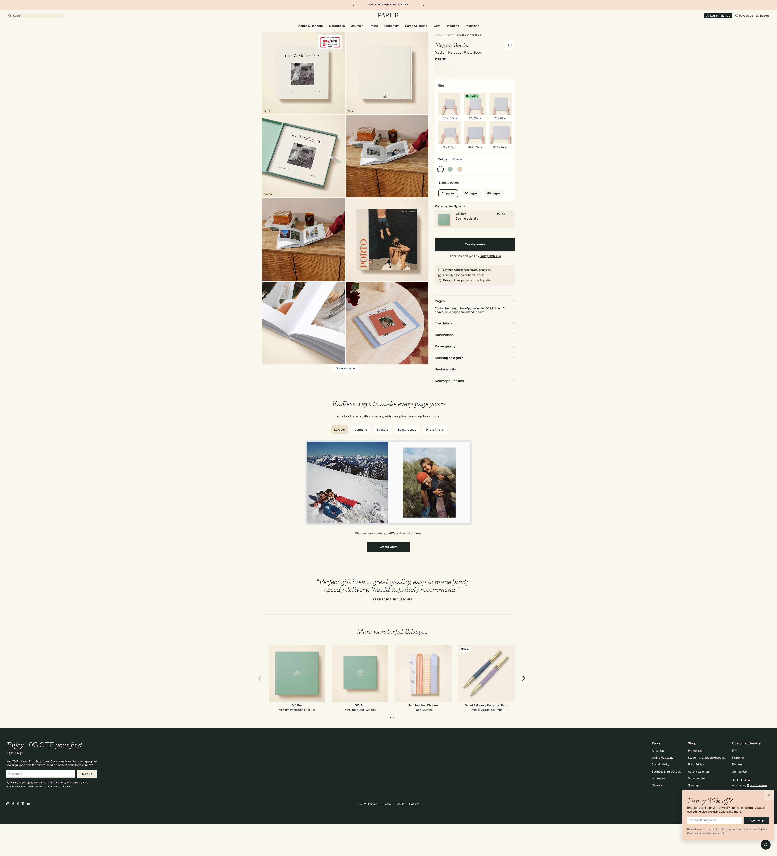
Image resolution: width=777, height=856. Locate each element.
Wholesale (658, 778)
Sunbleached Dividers (423, 705)
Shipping (738, 758)
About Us (658, 751)
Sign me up (756, 820)
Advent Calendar (699, 772)
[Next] (523, 678)
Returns (737, 764)
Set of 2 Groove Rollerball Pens (486, 705)
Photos (448, 35)
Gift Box (297, 705)
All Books (477, 35)
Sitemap (693, 785)
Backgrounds (407, 429)
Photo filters (434, 429)
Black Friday (696, 764)
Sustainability (660, 764)
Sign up (87, 774)
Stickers (382, 429)
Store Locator (697, 778)
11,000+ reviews (757, 785)
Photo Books (462, 35)
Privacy (386, 804)
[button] (769, 795)
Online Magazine (662, 758)
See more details (467, 219)
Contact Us (739, 772)
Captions (361, 429)
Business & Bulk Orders (666, 772)
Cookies (414, 804)
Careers (657, 785)
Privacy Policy (74, 783)
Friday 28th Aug (490, 256)
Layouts (339, 429)
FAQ (735, 751)
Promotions (695, 751)
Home (438, 35)
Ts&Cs (400, 804)
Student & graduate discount (707, 758)
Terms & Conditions (54, 783)
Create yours (475, 244)
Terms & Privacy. (758, 829)
